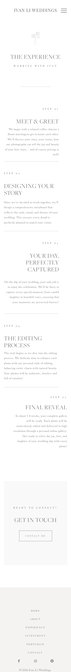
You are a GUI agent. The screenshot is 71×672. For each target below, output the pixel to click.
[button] (64, 11)
